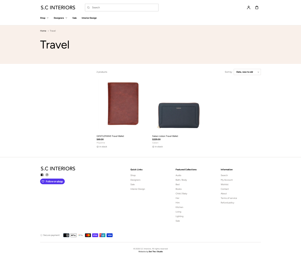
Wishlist (224, 184)
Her (177, 198)
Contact (225, 189)
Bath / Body (181, 180)
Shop (133, 175)
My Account (227, 180)
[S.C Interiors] (58, 168)
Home (43, 31)
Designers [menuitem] (59, 18)
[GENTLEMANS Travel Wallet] (123, 105)
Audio (178, 175)
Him (178, 202)
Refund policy (227, 202)
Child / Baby (181, 193)
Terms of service (229, 198)
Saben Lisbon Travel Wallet (165, 136)
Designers (135, 180)
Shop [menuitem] (42, 18)
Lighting (179, 216)
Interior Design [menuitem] (89, 18)
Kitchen (179, 207)
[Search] (88, 7)
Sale (132, 184)
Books (179, 189)
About (224, 193)
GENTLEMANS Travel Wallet (110, 136)
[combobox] (121, 7)
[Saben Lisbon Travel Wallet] (178, 105)
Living (178, 211)
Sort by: (228, 72)
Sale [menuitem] (74, 18)
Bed (178, 184)
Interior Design (137, 189)
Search (224, 175)
